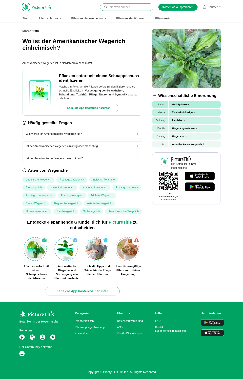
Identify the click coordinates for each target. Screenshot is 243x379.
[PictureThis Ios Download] (200, 176)
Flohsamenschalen (37, 211)
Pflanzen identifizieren (130, 18)
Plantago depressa (127, 187)
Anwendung (82, 333)
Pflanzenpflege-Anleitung (90, 327)
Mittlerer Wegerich (101, 195)
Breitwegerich (34, 187)
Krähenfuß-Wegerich (95, 187)
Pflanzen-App (164, 18)
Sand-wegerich (66, 211)
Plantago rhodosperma (39, 195)
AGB (120, 327)
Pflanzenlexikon (84, 321)
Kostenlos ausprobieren (178, 7)
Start (25, 18)
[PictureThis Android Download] (200, 186)
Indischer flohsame (104, 179)
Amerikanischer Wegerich (123, 211)
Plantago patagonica (72, 179)
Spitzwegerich (91, 211)
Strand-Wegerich (35, 203)
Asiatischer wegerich (99, 203)
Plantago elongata (71, 195)
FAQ (158, 321)
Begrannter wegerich (66, 203)
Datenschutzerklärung (130, 321)
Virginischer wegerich (38, 179)
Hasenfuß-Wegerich (62, 187)
